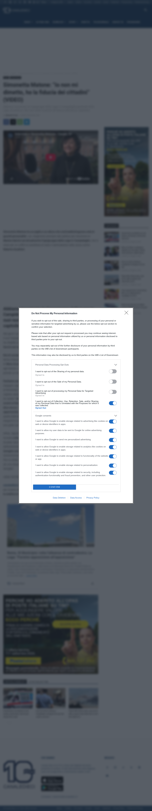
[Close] (127, 313)
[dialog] (76, 405)
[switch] (113, 371)
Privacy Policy (92, 497)
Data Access (76, 497)
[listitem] (76, 364)
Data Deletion (59, 497)
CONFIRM (54, 487)
